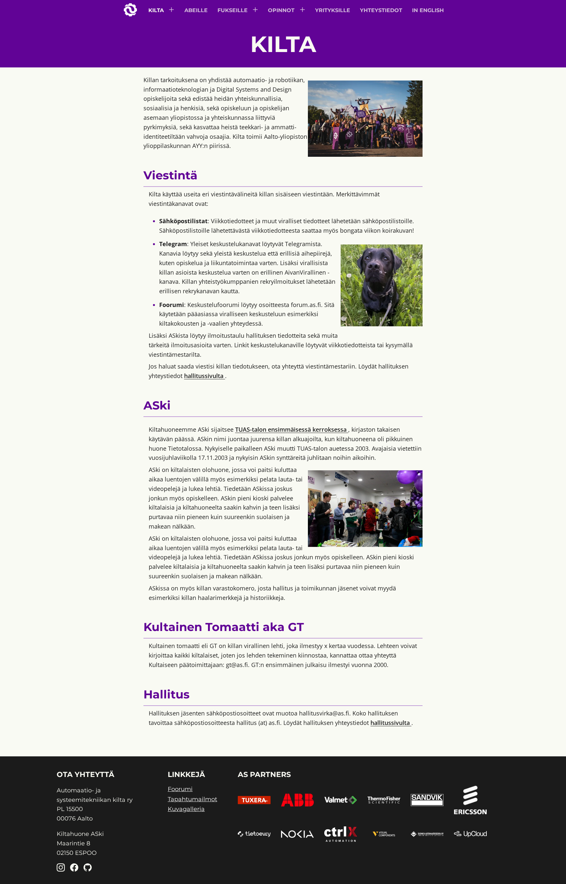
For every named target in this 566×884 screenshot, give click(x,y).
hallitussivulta (204, 376)
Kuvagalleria (186, 809)
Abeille (196, 10)
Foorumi (180, 789)
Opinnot (281, 10)
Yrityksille (332, 10)
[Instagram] (61, 868)
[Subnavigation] (172, 10)
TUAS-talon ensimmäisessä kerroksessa (291, 429)
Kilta (156, 10)
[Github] (88, 868)
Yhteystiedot (381, 10)
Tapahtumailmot (192, 799)
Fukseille (232, 10)
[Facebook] (74, 868)
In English (428, 10)
